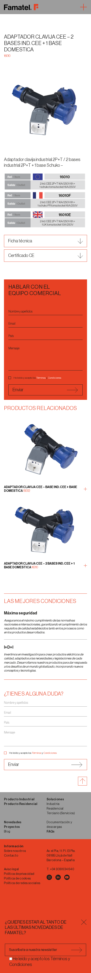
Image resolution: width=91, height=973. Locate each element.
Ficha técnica (20, 241)
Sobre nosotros (15, 851)
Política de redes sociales (22, 883)
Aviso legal (11, 869)
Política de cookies (17, 878)
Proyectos (12, 827)
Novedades (13, 822)
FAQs (51, 831)
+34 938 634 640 (62, 869)
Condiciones (54, 377)
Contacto (11, 855)
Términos (41, 377)
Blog (7, 831)
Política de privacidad (19, 874)
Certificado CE (21, 255)
